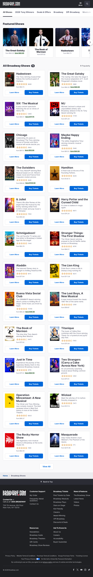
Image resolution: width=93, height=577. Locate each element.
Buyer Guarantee (60, 542)
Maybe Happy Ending (70, 136)
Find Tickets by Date (61, 495)
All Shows (7, 12)
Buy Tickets (34, 92)
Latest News (79, 499)
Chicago (21, 135)
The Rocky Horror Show (27, 436)
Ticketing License (82, 556)
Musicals (87, 12)
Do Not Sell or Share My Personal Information (56, 559)
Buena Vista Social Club (28, 295)
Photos (76, 505)
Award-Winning (59, 515)
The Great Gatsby (72, 73)
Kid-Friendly (58, 509)
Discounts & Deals (60, 522)
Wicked (66, 395)
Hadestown (23, 73)
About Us (57, 532)
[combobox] (86, 4)
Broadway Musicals (61, 499)
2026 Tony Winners (24, 12)
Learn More (14, 92)
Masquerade (69, 434)
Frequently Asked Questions (37, 500)
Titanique (67, 328)
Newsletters (34, 532)
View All (46, 466)
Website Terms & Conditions (26, 556)
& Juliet (21, 199)
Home (5, 476)
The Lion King (70, 265)
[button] (90, 42)
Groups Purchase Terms (66, 556)
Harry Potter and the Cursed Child (74, 201)
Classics (56, 512)
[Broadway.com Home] (11, 4)
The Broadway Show (82, 495)
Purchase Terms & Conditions (47, 556)
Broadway (58, 12)
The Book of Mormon (24, 330)
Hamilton (67, 167)
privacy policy (47, 562)
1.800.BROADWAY (18, 502)
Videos (76, 502)
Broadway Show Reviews (40, 545)
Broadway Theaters (37, 538)
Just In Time (24, 359)
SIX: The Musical (27, 103)
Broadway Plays (59, 502)
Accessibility (58, 538)
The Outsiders (25, 167)
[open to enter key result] (87, 4)
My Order (33, 495)
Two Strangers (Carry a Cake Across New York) (72, 362)
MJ (63, 103)
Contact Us (7, 499)
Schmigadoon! (25, 233)
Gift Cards (34, 542)
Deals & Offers (44, 12)
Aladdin (21, 265)
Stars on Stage (59, 505)
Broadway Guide (36, 535)
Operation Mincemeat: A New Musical (28, 398)
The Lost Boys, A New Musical (72, 295)
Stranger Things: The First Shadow (72, 235)
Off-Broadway (73, 12)
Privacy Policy (10, 556)
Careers (56, 535)
